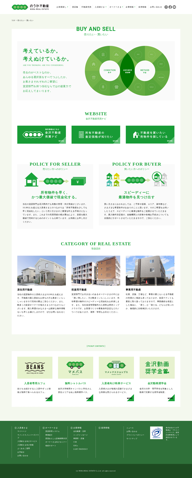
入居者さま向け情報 (25, 445)
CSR (75, 442)
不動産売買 (86, 7)
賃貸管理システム (52, 431)
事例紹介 (49, 435)
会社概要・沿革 (79, 431)
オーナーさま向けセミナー (56, 442)
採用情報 (142, 7)
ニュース (130, 428)
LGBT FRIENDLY (80, 449)
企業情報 (130, 7)
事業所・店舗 (78, 438)
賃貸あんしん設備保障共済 (56, 438)
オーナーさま (115, 7)
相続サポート (50, 446)
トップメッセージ (80, 435)
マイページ (21, 431)
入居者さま (100, 7)
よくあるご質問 (23, 448)
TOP (13, 21)
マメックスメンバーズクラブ (28, 436)
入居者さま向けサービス (27, 441)
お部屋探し (62, 7)
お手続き (21, 452)
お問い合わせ (156, 7)
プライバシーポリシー (135, 435)
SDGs (75, 446)
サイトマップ (132, 439)
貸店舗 (75, 7)
